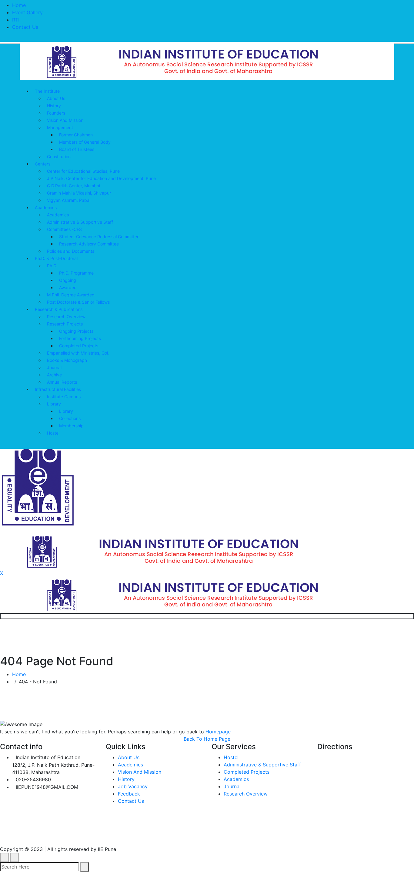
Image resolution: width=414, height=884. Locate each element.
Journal (54, 367)
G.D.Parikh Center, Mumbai (73, 185)
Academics (46, 207)
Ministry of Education (29, 835)
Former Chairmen (76, 134)
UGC (78, 835)
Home (19, 5)
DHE (200, 835)
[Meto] (207, 61)
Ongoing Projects (76, 331)
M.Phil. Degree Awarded (71, 294)
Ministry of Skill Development (286, 835)
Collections (70, 418)
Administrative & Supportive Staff (80, 222)
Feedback (129, 794)
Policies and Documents (70, 251)
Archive (54, 374)
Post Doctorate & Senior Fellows (78, 302)
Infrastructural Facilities (58, 389)
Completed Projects (78, 345)
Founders (56, 112)
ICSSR (172, 835)
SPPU (142, 835)
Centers (42, 163)
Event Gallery (27, 12)
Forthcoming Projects (80, 338)
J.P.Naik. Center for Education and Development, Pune (101, 178)
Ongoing (67, 280)
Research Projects (65, 323)
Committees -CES (64, 229)
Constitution (59, 156)
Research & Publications (58, 309)
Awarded (68, 287)
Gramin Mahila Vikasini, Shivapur (79, 192)
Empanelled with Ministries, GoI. (78, 352)
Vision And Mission (65, 120)
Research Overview (66, 316)
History (54, 105)
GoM (225, 835)
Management (60, 127)
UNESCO (110, 835)
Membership (71, 425)
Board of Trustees (76, 149)
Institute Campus (64, 396)
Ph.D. (52, 265)
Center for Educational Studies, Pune (83, 171)
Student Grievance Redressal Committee (99, 236)
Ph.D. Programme (76, 272)
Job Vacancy (133, 786)
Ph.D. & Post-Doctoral (56, 258)
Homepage (218, 732)
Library (54, 403)
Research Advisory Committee (89, 243)
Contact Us (25, 27)
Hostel (53, 432)
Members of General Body (85, 142)
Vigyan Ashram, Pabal (68, 200)
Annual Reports (62, 382)
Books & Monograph (67, 360)
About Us (56, 98)
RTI (15, 20)
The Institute (47, 91)
